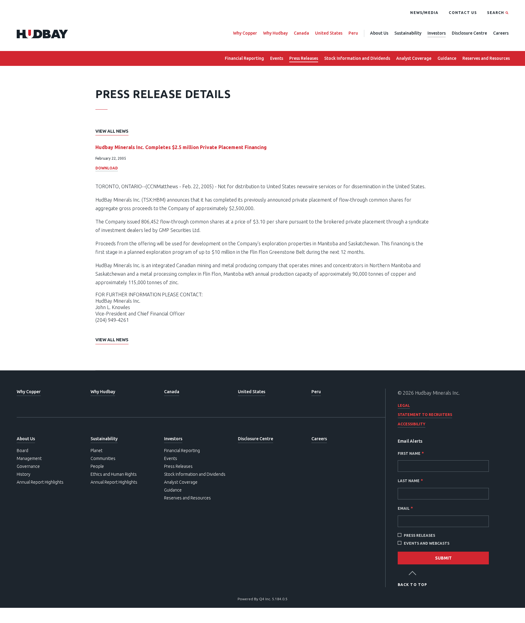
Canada (301, 33)
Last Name (409, 481)
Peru (353, 33)
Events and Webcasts (426, 543)
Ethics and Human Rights (114, 474)
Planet (96, 450)
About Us (379, 33)
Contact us (463, 13)
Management (29, 458)
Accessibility (411, 424)
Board (22, 450)
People (97, 466)
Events (276, 58)
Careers (501, 33)
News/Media (424, 13)
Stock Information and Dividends (357, 58)
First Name (409, 453)
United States (328, 33)
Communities (103, 458)
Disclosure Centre (469, 33)
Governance (28, 466)
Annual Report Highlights (40, 482)
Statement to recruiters (425, 415)
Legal (404, 405)
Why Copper (245, 33)
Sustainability (407, 33)
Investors (436, 33)
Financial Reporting (244, 58)
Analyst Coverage (413, 58)
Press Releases (303, 58)
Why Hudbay (275, 33)
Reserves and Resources (486, 58)
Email (404, 508)
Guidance (446, 58)
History (23, 474)
